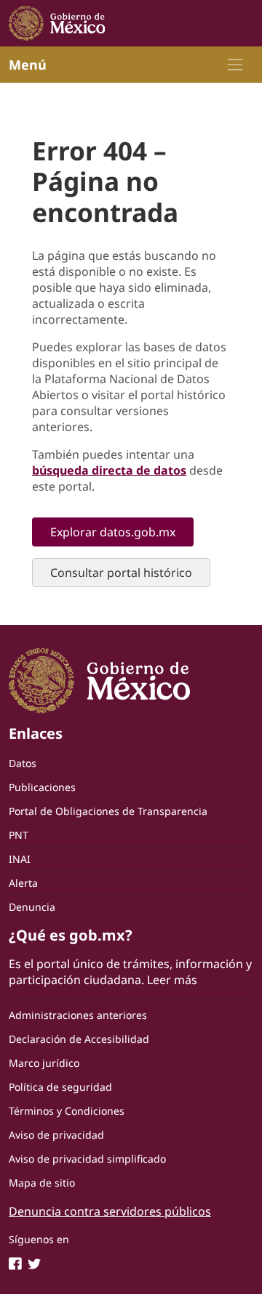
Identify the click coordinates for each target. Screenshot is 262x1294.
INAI (20, 859)
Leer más (172, 980)
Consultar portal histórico (121, 573)
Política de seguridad (60, 1087)
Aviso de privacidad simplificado (87, 1159)
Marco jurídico (44, 1063)
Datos (22, 763)
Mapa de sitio (42, 1182)
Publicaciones (42, 787)
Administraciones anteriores (78, 1015)
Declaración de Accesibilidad (79, 1039)
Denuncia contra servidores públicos (110, 1211)
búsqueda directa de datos (109, 470)
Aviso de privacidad (56, 1135)
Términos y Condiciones (66, 1111)
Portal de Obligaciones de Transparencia (108, 811)
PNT (18, 835)
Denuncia (32, 907)
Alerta (23, 883)
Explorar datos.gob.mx (112, 532)
